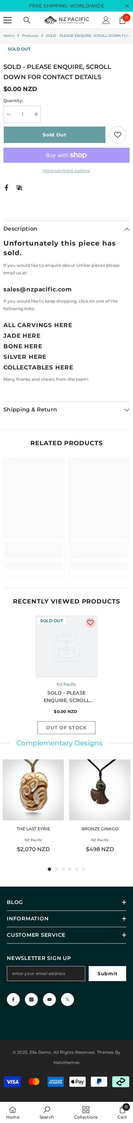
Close (127, 6)
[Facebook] (6, 187)
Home (8, 35)
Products (30, 35)
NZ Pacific (66, 684)
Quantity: (13, 100)
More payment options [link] (66, 170)
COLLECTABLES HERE (38, 367)
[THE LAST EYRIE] (33, 789)
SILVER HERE (24, 356)
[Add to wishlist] (117, 134)
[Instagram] (31, 999)
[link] (34, 554)
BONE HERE (22, 346)
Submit (107, 974)
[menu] (7, 20)
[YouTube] (49, 999)
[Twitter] (67, 999)
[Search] (27, 20)
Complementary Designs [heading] (59, 743)
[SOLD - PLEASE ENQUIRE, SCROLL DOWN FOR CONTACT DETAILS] (66, 646)
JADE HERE (22, 335)
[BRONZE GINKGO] (99, 789)
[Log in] (106, 20)
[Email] (19, 187)
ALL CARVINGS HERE (37, 325)
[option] (66, 677)
